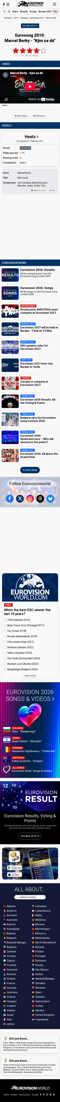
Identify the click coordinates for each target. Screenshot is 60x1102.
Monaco (40, 924)
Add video (22, 115)
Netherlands (42, 937)
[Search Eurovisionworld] (4, 11)
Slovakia (40, 983)
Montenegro (42, 928)
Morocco (40, 933)
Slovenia (40, 987)
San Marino (42, 969)
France (10, 983)
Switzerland (42, 1001)
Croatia (11, 956)
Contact (14, 1094)
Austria (10, 924)
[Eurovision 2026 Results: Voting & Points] (30, 796)
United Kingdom (45, 1014)
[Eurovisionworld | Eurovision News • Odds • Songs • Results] (30, 4)
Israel (9, 1014)
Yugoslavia (41, 1019)
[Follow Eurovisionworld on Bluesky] (50, 499)
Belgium (11, 937)
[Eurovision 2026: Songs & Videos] (30, 715)
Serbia (39, 974)
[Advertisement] (30, 227)
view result (30, 675)
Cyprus (10, 960)
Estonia (11, 974)
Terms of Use (24, 1094)
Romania (40, 960)
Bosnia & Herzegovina (17, 942)
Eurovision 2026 (29, 695)
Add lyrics (40, 115)
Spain (38, 992)
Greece (10, 996)
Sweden (40, 996)
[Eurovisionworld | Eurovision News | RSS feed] (54, 1094)
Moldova (40, 919)
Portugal (40, 956)
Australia (11, 919)
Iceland (11, 1005)
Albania (11, 906)
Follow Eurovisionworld (30, 483)
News (15, 11)
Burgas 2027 (45, 11)
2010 (16, 18)
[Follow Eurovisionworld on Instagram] (8, 4)
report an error (39, 190)
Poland (39, 951)
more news (30, 470)
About (6, 1094)
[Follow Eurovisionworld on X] (20, 499)
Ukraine (39, 1010)
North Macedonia (45, 942)
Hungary (11, 1001)
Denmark (11, 969)
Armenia (11, 915)
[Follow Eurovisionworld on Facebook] (4, 4)
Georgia (11, 987)
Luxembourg (42, 910)
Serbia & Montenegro (46, 978)
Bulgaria (11, 947)
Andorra (11, 910)
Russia (39, 965)
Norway (39, 947)
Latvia (10, 1024)
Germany (12, 992)
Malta (38, 915)
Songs (33, 11)
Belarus (11, 933)
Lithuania (40, 906)
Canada (11, 951)
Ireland (10, 1010)
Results (24, 11)
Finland (10, 978)
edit (53, 190)
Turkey (39, 1005)
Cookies (35, 1094)
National (8, 18)
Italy (9, 1019)
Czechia (11, 965)
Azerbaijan (13, 928)
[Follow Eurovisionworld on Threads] (40, 499)
